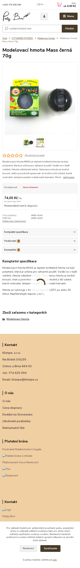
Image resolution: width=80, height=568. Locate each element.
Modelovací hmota (46, 38)
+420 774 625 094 (11, 4)
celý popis (68, 177)
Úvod (4, 38)
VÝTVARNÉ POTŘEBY (22, 38)
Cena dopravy (12, 408)
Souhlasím (50, 548)
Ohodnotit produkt (34, 155)
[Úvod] (18, 16)
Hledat (69, 28)
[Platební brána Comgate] (17, 456)
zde (55, 559)
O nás (6, 401)
